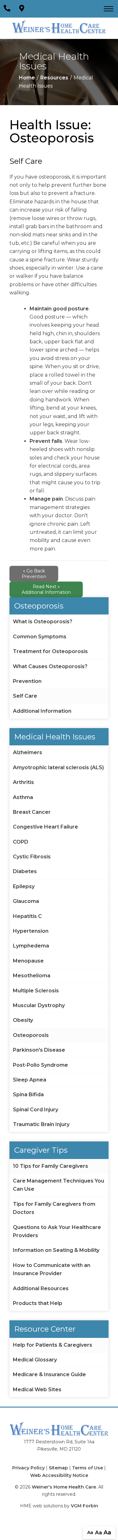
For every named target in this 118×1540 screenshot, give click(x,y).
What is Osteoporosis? (42, 622)
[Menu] (108, 9)
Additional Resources (41, 1288)
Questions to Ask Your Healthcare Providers (57, 1231)
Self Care (25, 696)
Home (27, 78)
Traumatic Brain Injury (41, 1124)
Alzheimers (27, 752)
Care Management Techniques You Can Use (58, 1185)
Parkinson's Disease (39, 1050)
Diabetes (25, 871)
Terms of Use (87, 1468)
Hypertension (30, 931)
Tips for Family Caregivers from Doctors (54, 1208)
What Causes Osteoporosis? (50, 666)
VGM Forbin (84, 1506)
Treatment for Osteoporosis (50, 651)
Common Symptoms (39, 637)
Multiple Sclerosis (36, 991)
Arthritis (23, 782)
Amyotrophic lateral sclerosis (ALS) (58, 767)
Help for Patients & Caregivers (52, 1345)
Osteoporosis (31, 1035)
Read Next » (46, 589)
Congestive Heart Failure (45, 827)
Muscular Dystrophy (39, 1005)
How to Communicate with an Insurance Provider (51, 1269)
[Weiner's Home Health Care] (59, 27)
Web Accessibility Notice (59, 1475)
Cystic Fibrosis (32, 857)
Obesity (23, 1020)
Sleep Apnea (29, 1080)
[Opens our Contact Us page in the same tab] (21, 9)
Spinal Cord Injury (35, 1110)
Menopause (28, 961)
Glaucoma (26, 901)
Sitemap (58, 1468)
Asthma (23, 797)
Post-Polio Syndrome (40, 1065)
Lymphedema (31, 946)
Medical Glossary (35, 1360)
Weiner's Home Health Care (64, 1487)
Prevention (27, 681)
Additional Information (42, 711)
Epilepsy (24, 886)
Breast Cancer (32, 812)
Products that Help (37, 1303)
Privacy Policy (28, 1468)
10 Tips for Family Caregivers (50, 1166)
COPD (20, 842)
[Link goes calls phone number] (6, 9)
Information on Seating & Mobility (56, 1250)
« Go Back (34, 573)
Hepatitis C (27, 916)
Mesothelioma (31, 976)
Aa (90, 1532)
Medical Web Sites (37, 1389)
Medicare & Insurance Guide (49, 1374)
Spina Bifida (28, 1094)
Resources (54, 78)
